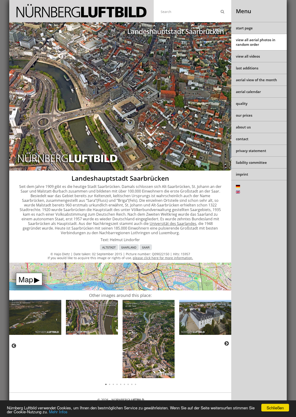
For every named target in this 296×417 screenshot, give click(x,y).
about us (243, 127)
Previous (14, 345)
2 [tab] (109, 384)
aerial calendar (248, 91)
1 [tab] (106, 384)
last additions (247, 68)
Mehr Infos (58, 411)
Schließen (275, 408)
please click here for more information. (163, 258)
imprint (242, 174)
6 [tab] (124, 384)
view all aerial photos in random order (255, 42)
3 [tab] (113, 384)
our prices (244, 115)
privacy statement (251, 150)
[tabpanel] (35, 318)
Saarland (128, 247)
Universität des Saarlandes (173, 223)
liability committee (251, 162)
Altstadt (109, 247)
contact (242, 139)
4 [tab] (117, 384)
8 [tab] (132, 384)
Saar (146, 247)
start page (244, 28)
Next (226, 343)
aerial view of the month (256, 80)
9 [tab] (135, 384)
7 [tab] (128, 384)
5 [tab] (120, 384)
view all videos (248, 56)
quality (241, 103)
